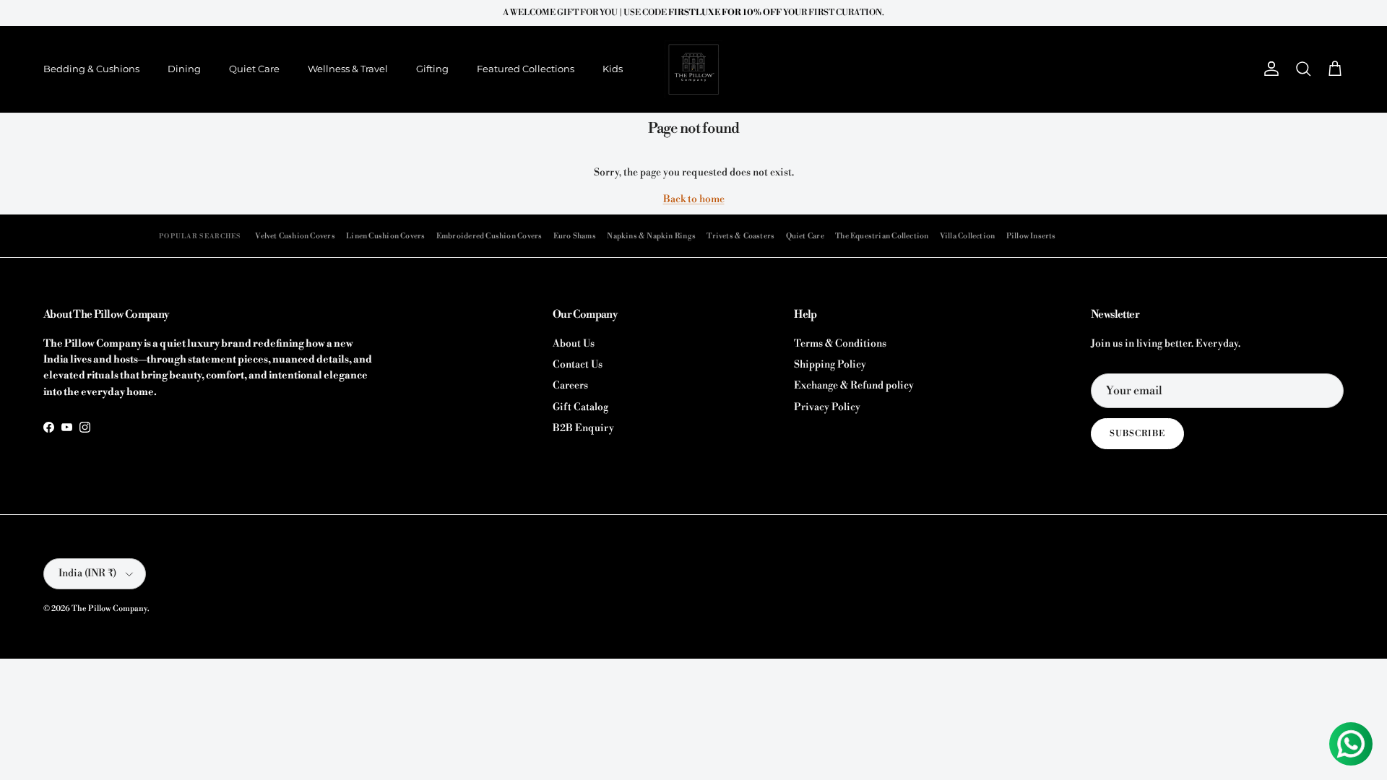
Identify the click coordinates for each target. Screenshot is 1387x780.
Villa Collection (967, 235)
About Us (574, 343)
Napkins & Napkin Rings (651, 235)
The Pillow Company (109, 609)
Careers (570, 385)
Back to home (694, 199)
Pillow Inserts (1031, 235)
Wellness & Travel (348, 68)
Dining (184, 68)
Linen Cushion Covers (385, 235)
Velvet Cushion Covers (294, 235)
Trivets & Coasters (740, 235)
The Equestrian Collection (881, 235)
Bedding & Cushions (91, 68)
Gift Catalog (580, 407)
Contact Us (577, 364)
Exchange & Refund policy (854, 385)
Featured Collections (525, 68)
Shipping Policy (830, 364)
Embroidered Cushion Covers (489, 235)
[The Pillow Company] (693, 69)
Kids (612, 68)
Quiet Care (254, 68)
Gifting (432, 68)
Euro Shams (574, 235)
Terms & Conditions (840, 343)
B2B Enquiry (583, 428)
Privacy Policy (827, 407)
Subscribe (1137, 433)
